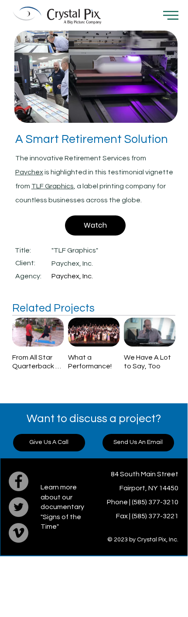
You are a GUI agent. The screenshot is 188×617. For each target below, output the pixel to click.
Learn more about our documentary (62, 497)
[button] (170, 15)
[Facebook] (18, 481)
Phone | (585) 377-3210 (142, 502)
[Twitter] (18, 507)
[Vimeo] (18, 533)
